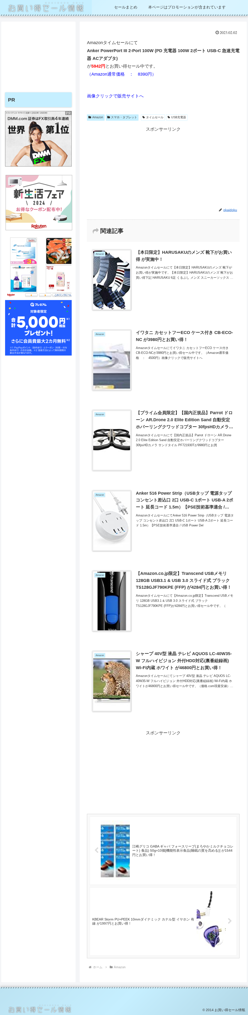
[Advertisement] (163, 167)
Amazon (97, 117)
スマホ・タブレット (124, 117)
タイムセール (154, 117)
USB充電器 (178, 117)
